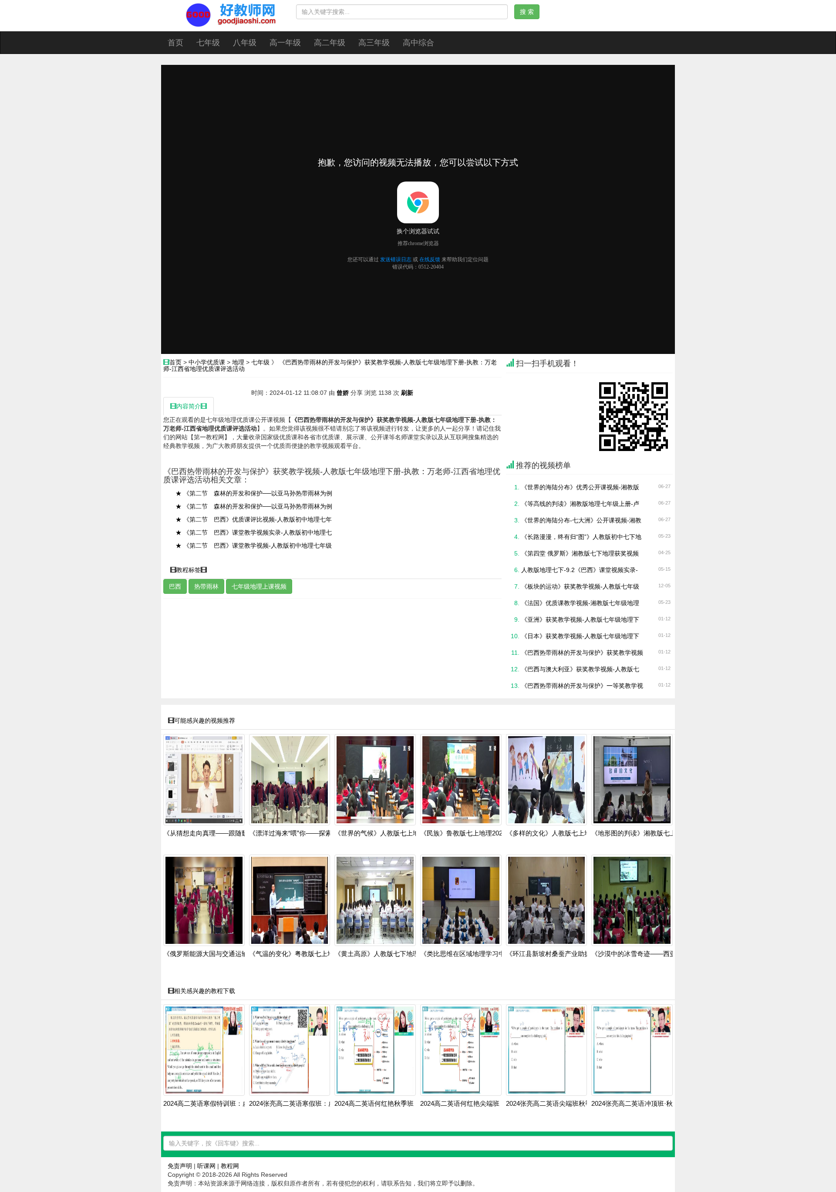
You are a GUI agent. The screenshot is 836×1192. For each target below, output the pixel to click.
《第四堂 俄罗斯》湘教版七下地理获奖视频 (580, 553)
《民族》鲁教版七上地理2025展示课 (473, 833)
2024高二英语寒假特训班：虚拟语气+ (218, 1103)
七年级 (208, 42)
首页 (175, 42)
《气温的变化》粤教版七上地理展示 (301, 953)
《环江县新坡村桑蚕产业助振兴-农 (556, 953)
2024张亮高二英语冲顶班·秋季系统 (641, 1103)
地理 (238, 362)
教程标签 (188, 569)
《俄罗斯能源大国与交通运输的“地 (213, 953)
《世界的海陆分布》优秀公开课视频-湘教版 (580, 487)
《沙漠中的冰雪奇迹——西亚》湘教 (643, 953)
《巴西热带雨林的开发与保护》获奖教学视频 (582, 652)
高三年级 (374, 42)
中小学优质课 (207, 362)
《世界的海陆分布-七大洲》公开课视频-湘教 (581, 520)
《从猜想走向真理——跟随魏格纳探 (215, 833)
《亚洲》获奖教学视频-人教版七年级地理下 (580, 619)
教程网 (230, 1165)
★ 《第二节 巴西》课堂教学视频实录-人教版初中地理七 (253, 532)
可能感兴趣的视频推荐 (204, 720)
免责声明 (180, 1165)
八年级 (244, 42)
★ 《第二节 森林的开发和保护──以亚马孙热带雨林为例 (253, 493)
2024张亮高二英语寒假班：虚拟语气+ (303, 1103)
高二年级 (329, 42)
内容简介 (188, 406)
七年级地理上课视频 (259, 586)
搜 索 (527, 11)
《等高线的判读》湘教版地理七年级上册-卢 (580, 503)
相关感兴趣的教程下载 (204, 990)
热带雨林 (206, 586)
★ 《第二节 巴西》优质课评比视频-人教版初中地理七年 (253, 519)
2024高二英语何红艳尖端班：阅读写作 (476, 1103)
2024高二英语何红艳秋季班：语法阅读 (390, 1103)
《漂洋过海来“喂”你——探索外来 (297, 833)
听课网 (206, 1165)
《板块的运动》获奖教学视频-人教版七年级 (580, 586)
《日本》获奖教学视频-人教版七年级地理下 (580, 636)
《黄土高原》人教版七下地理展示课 (386, 953)
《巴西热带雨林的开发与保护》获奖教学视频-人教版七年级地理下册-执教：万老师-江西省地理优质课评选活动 (330, 365)
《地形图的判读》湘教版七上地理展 (643, 833)
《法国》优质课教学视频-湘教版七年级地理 (580, 602)
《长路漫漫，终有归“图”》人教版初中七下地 (581, 536)
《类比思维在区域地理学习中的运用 (472, 953)
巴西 (175, 586)
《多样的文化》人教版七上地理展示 (558, 833)
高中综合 (418, 42)
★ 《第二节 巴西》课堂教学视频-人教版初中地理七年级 (253, 545)
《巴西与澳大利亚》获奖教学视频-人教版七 (580, 669)
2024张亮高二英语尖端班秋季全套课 (558, 1103)
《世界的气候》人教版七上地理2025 (387, 833)
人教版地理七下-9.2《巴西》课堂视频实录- (579, 569)
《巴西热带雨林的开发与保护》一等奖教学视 (582, 685)
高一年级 (285, 42)
